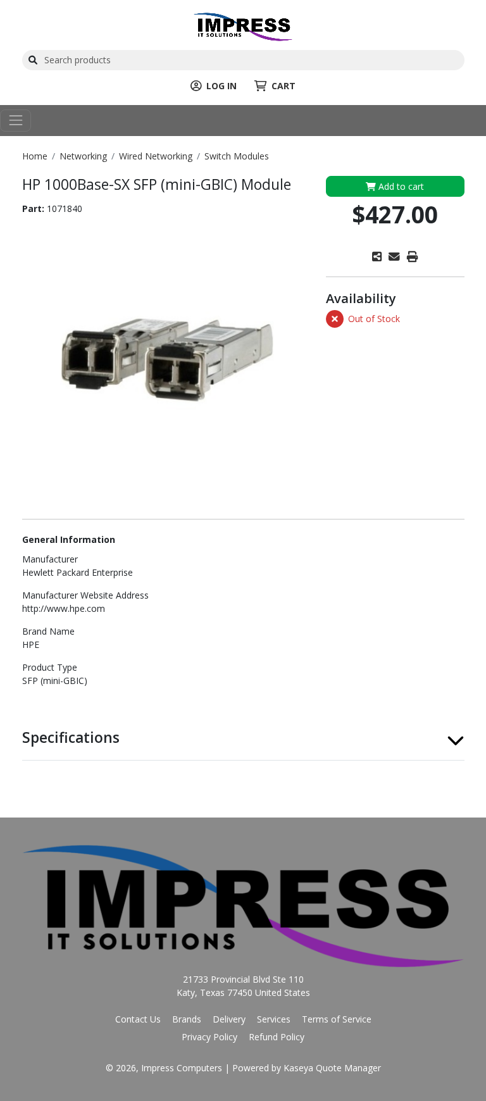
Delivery (229, 1019)
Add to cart (400, 186)
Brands (186, 1019)
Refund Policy (276, 1037)
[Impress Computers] (243, 26)
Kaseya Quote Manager (332, 1068)
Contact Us (138, 1019)
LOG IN (221, 86)
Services (273, 1019)
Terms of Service (336, 1019)
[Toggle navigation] (15, 120)
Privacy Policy (209, 1037)
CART (283, 86)
